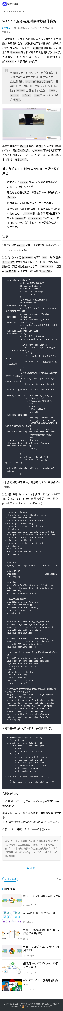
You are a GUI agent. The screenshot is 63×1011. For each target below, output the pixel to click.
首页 (4, 11)
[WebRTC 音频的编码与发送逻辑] (12, 900)
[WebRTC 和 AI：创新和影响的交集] (12, 985)
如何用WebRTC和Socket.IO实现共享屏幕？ (40, 965)
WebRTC (6, 32)
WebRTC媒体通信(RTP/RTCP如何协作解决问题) (41, 931)
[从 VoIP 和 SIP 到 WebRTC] (12, 917)
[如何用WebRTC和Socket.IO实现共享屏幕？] (12, 968)
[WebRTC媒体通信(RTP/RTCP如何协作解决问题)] (12, 934)
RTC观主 (6, 28)
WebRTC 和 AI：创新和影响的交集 (40, 982)
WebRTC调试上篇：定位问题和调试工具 (41, 948)
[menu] (58, 4)
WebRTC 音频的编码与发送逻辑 (41, 896)
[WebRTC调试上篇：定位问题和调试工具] (12, 951)
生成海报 (11, 879)
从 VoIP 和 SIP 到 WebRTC (39, 913)
